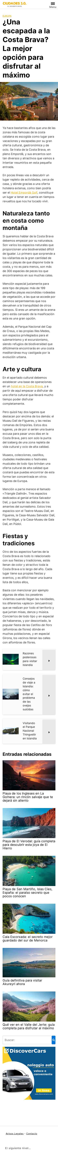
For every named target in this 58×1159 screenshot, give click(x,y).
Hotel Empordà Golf (24, 192)
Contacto (31, 1133)
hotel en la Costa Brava (27, 386)
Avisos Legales (15, 1133)
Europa (7, 15)
